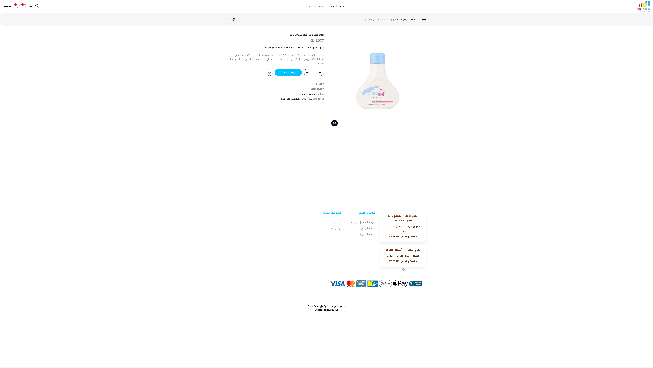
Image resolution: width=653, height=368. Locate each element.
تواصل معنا (335, 228)
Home (414, 19)
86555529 (394, 261)
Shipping (268, 47)
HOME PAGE (306, 99)
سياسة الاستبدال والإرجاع (363, 222)
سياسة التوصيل (367, 228)
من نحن (337, 222)
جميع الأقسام (337, 6)
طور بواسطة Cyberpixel (326, 310)
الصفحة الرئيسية (316, 6)
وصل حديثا (402, 19)
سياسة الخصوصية (366, 234)
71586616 (394, 236)
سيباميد (295, 99)
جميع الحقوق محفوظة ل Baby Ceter (326, 306)
